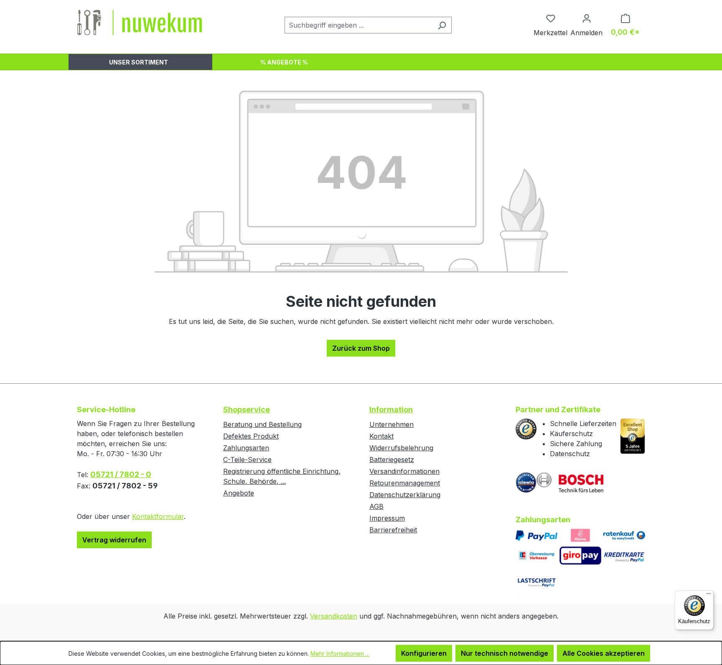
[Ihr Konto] (586, 18)
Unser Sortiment (138, 62)
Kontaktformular (158, 516)
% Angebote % (284, 62)
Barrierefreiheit (393, 530)
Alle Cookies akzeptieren (603, 653)
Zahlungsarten (246, 448)
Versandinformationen (404, 471)
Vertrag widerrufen (114, 540)
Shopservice (246, 409)
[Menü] (709, 596)
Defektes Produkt (251, 436)
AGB (376, 506)
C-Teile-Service (247, 459)
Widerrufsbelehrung (401, 448)
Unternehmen (391, 424)
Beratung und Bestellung (262, 424)
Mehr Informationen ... (339, 653)
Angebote (238, 493)
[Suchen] (442, 25)
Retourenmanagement (404, 483)
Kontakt (381, 436)
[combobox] (358, 25)
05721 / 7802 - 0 (120, 474)
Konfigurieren (424, 653)
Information (391, 409)
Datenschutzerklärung (404, 494)
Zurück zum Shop (361, 348)
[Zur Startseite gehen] (139, 23)
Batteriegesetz (391, 459)
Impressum (387, 518)
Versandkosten (333, 616)
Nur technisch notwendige (504, 653)
